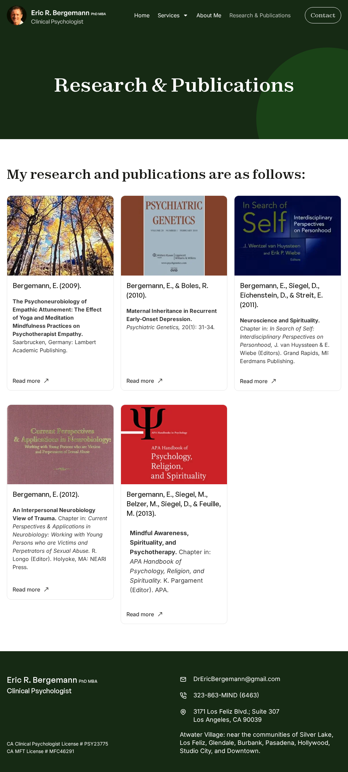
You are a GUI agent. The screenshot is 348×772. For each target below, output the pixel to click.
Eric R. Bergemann (52, 680)
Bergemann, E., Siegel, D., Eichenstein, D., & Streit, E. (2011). (281, 295)
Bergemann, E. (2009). (47, 285)
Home (142, 15)
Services (168, 15)
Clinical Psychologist (39, 690)
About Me (208, 15)
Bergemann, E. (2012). (46, 494)
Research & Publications (260, 15)
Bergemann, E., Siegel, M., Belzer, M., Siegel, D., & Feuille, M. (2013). (173, 503)
